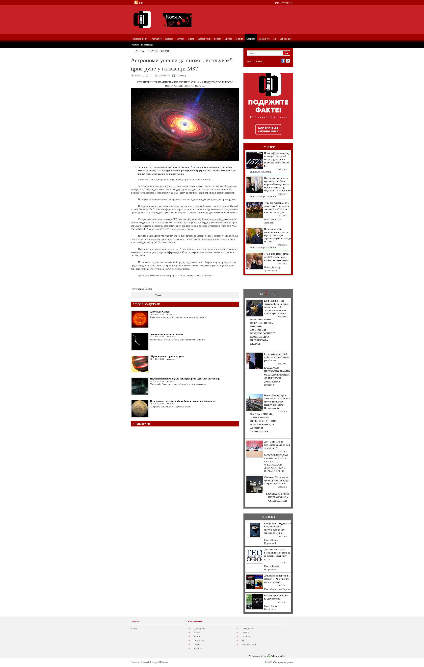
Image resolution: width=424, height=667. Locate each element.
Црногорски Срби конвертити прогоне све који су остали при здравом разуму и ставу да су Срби (277, 235)
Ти (243, 640)
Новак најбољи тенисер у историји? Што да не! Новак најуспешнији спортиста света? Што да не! (277, 159)
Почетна (138, 50)
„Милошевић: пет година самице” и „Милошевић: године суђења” (277, 578)
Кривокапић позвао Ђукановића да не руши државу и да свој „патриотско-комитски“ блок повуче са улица (276, 307)
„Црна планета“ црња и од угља (167, 356)
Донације (154, 662)
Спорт (197, 644)
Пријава (277, 2)
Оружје (245, 632)
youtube (288, 61)
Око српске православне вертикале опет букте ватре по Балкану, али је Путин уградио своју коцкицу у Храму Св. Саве (277, 184)
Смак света (199, 640)
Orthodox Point (249, 644)
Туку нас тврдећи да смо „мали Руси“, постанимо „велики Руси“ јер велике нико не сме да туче (277, 207)
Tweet (158, 295)
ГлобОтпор (247, 628)
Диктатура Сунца (159, 311)
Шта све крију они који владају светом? (276, 597)
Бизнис (197, 636)
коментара (164, 75)
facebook (283, 61)
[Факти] (168, 19)
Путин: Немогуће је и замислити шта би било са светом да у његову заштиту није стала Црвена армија (277, 401)
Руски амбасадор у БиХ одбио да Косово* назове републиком (276, 357)
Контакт (164, 662)
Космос (165, 50)
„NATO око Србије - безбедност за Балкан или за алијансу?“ (277, 444)
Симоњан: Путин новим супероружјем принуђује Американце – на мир (276, 480)
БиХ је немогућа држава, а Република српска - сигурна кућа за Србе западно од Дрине (277, 528)
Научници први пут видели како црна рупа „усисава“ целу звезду (185, 378)
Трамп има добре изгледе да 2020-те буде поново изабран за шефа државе (276, 257)
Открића (152, 50)
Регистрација (287, 2)
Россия (197, 632)
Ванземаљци (146, 44)
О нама (144, 662)
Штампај (181, 75)
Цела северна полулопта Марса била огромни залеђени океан (182, 401)
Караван (198, 648)
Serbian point (200, 628)
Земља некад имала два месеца (166, 334)
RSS (141, 2)
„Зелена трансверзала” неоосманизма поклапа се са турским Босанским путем (277, 554)
